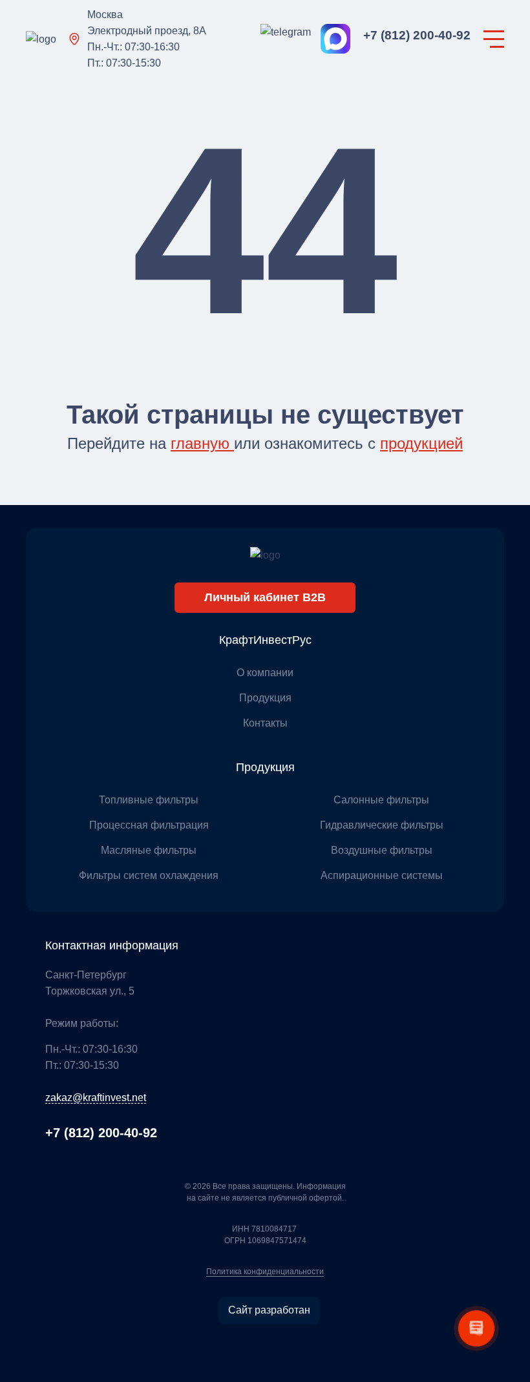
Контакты (265, 722)
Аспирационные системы (382, 875)
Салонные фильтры (381, 799)
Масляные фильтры (148, 850)
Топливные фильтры (148, 799)
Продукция (265, 697)
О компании (265, 672)
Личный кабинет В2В (265, 597)
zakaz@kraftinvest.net (95, 1097)
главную (202, 443)
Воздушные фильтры (381, 850)
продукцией (421, 443)
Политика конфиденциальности (265, 1271)
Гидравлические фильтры (381, 825)
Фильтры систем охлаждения (148, 875)
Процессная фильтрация (149, 825)
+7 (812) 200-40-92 (417, 35)
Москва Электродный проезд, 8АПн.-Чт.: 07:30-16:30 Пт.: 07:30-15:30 (146, 38)
